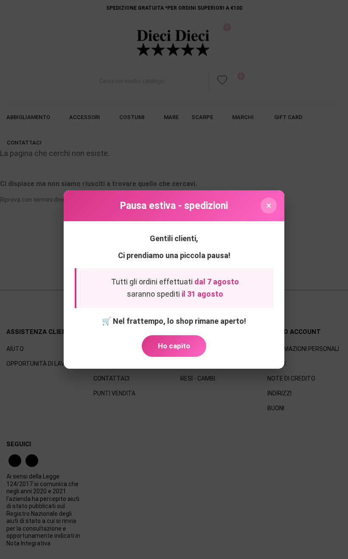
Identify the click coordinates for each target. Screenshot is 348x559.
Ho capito (174, 346)
